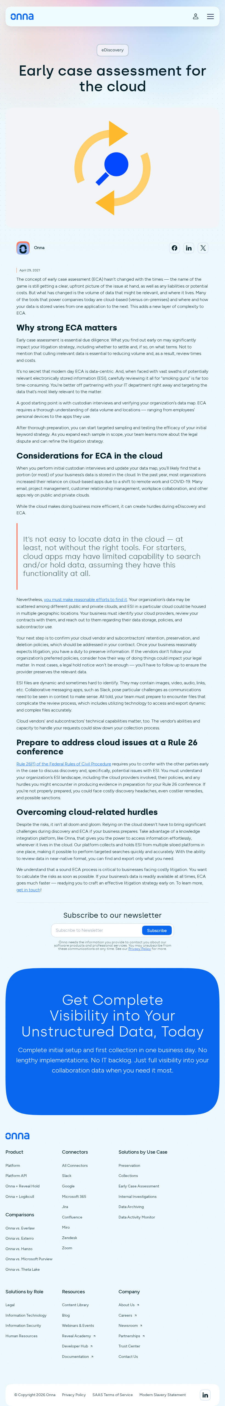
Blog (66, 1315)
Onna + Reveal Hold (22, 1186)
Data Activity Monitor (137, 1217)
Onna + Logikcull (19, 1196)
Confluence (72, 1217)
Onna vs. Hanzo (18, 1249)
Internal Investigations (138, 1196)
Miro (66, 1227)
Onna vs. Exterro (19, 1238)
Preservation (129, 1165)
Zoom (67, 1248)
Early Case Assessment (139, 1186)
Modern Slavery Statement (162, 1395)
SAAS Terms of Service (112, 1395)
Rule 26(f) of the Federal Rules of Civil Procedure (63, 764)
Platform (12, 1165)
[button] (209, 16)
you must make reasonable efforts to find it (85, 599)
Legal (10, 1305)
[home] (22, 16)
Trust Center (129, 1346)
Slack (66, 1175)
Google (68, 1186)
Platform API (16, 1175)
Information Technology (26, 1315)
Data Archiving (131, 1206)
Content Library (75, 1305)
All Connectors (75, 1165)
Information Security (23, 1325)
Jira (65, 1206)
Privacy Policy (139, 949)
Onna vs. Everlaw (20, 1228)
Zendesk (69, 1238)
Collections (128, 1175)
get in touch (28, 889)
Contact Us (128, 1356)
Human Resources (21, 1336)
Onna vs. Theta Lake (22, 1269)
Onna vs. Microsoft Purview (28, 1259)
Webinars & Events (78, 1325)
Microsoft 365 (74, 1196)
